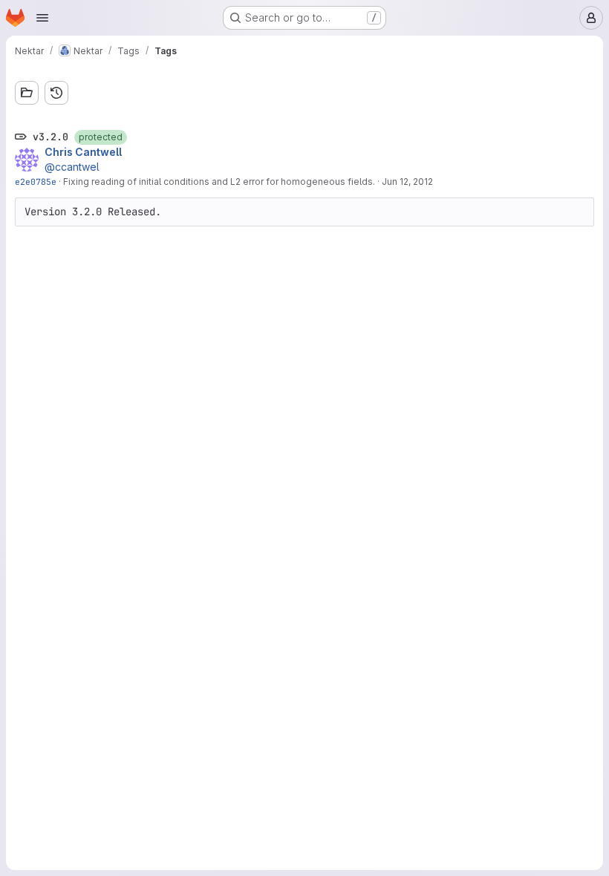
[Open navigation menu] (42, 18)
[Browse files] (27, 93)
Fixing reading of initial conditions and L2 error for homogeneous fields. (219, 181)
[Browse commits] (56, 93)
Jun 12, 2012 (407, 181)
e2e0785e (35, 181)
